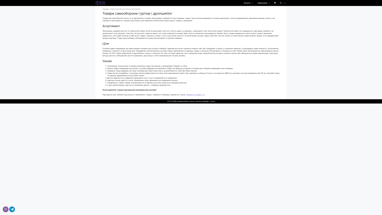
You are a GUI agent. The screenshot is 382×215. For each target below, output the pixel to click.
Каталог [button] (247, 3)
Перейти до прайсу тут (195, 95)
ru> (285, 3)
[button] (281, 3)
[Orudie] (100, 3)
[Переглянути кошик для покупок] (275, 3)
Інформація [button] (262, 3)
